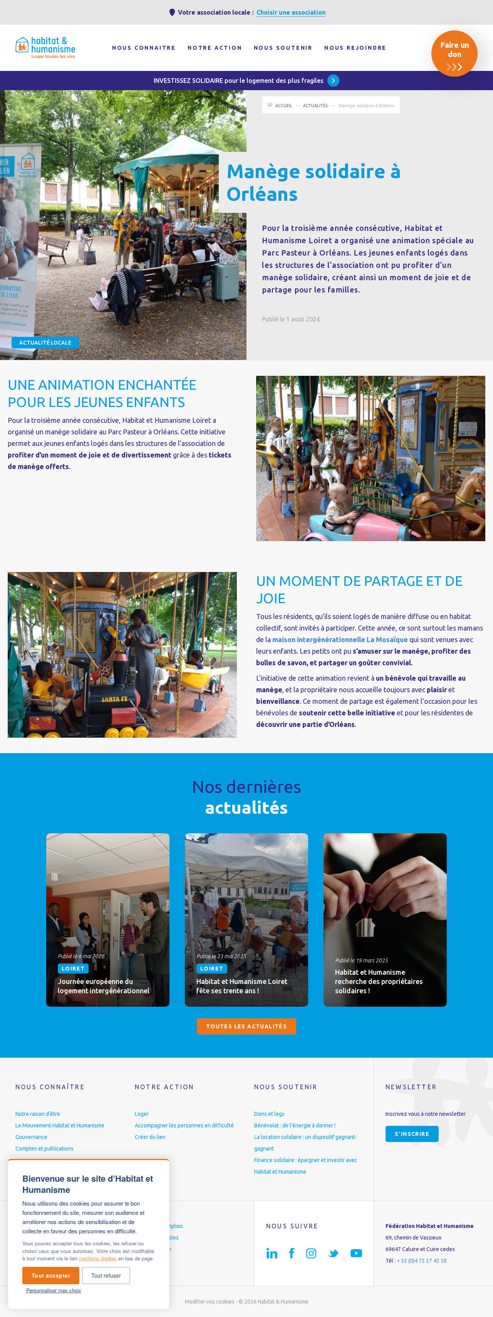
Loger (142, 1114)
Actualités (315, 105)
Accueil (283, 105)
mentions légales (98, 1258)
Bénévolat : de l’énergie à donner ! (294, 1125)
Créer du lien (150, 1137)
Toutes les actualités (246, 1026)
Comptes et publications (44, 1148)
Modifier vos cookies (210, 1301)
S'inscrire (412, 1134)
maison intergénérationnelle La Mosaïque (340, 639)
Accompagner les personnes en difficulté (184, 1125)
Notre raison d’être (37, 1114)
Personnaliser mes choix (53, 1290)
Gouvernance (31, 1137)
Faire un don (454, 49)
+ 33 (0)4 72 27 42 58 (422, 1261)
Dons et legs (269, 1114)
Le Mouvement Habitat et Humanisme (59, 1125)
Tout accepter (51, 1275)
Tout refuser (106, 1275)
